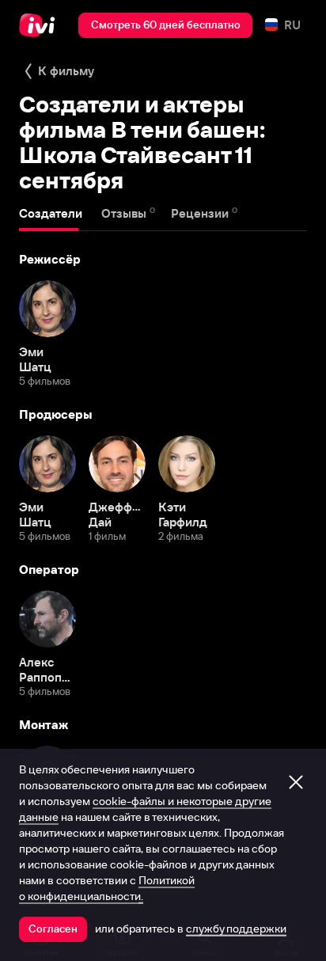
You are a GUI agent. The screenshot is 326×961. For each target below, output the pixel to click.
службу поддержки (236, 928)
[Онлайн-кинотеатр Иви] (41, 25)
